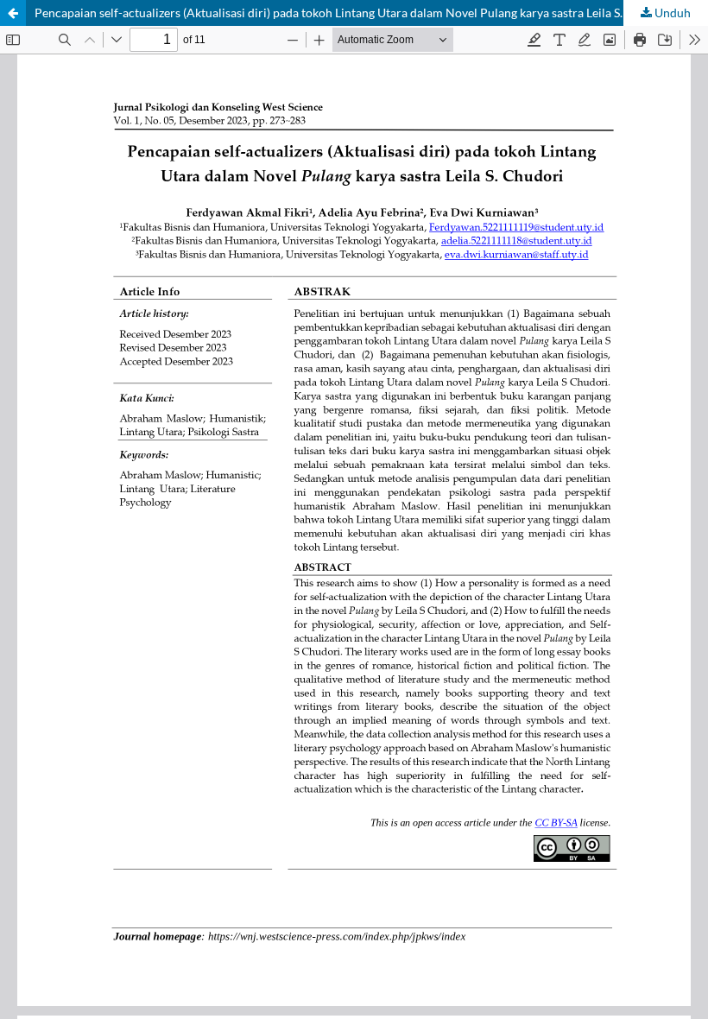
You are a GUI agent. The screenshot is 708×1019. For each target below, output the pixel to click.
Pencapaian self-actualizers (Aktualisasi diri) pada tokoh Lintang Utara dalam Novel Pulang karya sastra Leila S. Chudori (352, 12)
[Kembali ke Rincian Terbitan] (13, 13)
